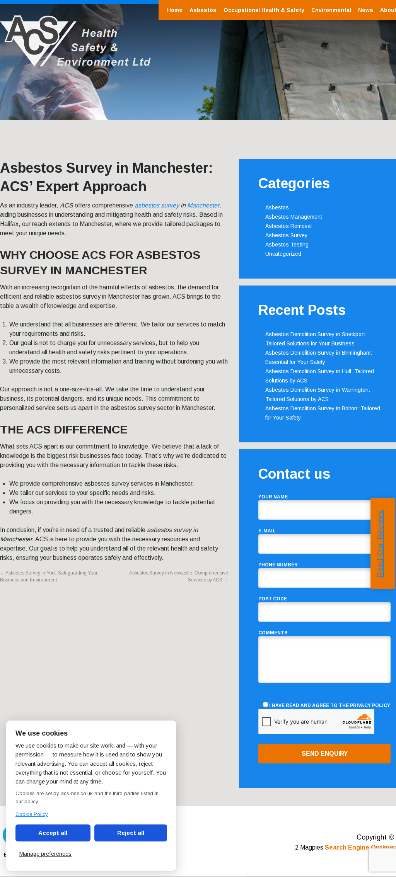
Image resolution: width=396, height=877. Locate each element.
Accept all (52, 832)
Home (175, 10)
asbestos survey (157, 205)
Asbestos (203, 10)
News (365, 10)
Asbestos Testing (287, 244)
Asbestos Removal (288, 226)
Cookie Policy (31, 814)
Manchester (203, 205)
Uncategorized (283, 254)
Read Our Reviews (380, 544)
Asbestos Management (293, 217)
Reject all (130, 832)
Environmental (331, 10)
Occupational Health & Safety (264, 10)
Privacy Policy (370, 705)
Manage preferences (45, 853)
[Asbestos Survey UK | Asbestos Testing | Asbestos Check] (75, 62)
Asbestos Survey (286, 235)
